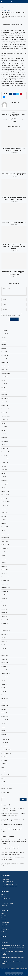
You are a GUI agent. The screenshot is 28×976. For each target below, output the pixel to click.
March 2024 (4, 437)
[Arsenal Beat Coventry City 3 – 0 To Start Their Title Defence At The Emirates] (14, 138)
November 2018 (5, 666)
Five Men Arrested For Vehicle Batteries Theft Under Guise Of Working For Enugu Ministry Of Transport (12, 829)
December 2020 (5, 577)
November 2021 (5, 537)
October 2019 (4, 627)
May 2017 (3, 730)
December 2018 (5, 662)
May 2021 (3, 559)
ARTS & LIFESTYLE (6, 749)
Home (2, 5)
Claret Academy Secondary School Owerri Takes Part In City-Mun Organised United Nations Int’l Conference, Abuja (13, 841)
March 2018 (4, 695)
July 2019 (3, 637)
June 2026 (4, 341)
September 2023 (5, 459)
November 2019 (5, 623)
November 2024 (5, 409)
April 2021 (3, 562)
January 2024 (4, 444)
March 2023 (4, 480)
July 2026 (3, 337)
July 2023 (3, 466)
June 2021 (4, 555)
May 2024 (3, 430)
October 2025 (4, 369)
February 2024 (4, 441)
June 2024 (4, 426)
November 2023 (5, 452)
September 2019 (5, 630)
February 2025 (4, 398)
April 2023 (3, 477)
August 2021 (4, 548)
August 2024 (4, 419)
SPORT (3, 781)
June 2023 (4, 469)
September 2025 (5, 373)
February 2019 (4, 655)
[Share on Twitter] (17, 94)
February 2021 (4, 569)
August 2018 (4, 677)
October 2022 (4, 498)
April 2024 (3, 434)
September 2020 (5, 587)
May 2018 (3, 687)
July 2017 (3, 723)
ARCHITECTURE (5, 746)
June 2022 (4, 512)
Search (3, 797)
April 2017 (3, 734)
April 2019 (3, 648)
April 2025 (3, 391)
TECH (2, 785)
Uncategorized (5, 792)
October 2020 (4, 584)
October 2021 (4, 541)
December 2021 (5, 534)
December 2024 (5, 405)
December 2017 (5, 705)
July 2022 (3, 509)
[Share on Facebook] (14, 94)
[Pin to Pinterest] (21, 94)
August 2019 (4, 634)
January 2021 (4, 573)
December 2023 (5, 448)
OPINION (3, 771)
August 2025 (4, 376)
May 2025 (3, 387)
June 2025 (4, 384)
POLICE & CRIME (5, 774)
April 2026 (3, 348)
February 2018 (4, 698)
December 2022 (5, 491)
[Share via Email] (4, 97)
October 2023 (4, 455)
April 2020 (3, 605)
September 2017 (5, 716)
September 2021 (5, 544)
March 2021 (4, 566)
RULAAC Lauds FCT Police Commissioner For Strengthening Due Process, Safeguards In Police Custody (14, 272)
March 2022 (4, 523)
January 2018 (4, 702)
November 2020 (5, 580)
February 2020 (4, 612)
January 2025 (4, 401)
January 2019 (4, 659)
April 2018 (3, 691)
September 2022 (5, 502)
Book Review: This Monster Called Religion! (14, 222)
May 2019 (3, 645)
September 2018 (5, 673)
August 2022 (4, 505)
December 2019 (5, 620)
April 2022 (3, 519)
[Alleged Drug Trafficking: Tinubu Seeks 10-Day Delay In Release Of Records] (14, 187)
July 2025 (3, 380)
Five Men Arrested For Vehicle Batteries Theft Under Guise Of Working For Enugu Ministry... (14, 246)
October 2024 (4, 412)
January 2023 (4, 487)
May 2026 (3, 344)
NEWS (2, 767)
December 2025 (5, 362)
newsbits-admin (10, 16)
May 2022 (3, 516)
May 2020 (3, 602)
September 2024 (5, 416)
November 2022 (5, 494)
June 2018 (4, 684)
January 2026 (4, 359)
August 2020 (4, 591)
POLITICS (3, 778)
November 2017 (5, 709)
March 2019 (4, 652)
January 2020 (4, 616)
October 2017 (4, 712)
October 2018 (4, 670)
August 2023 (4, 462)
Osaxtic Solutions (12, 969)
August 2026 (4, 334)
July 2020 (3, 594)
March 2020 (4, 609)
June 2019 (4, 641)
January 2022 (4, 530)
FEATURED (4, 760)
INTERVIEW (4, 764)
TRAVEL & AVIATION (6, 789)
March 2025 (4, 394)
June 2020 (4, 598)
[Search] (26, 1)
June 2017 (4, 727)
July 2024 (3, 423)
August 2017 (4, 720)
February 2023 (4, 484)
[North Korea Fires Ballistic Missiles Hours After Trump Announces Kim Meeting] (14, 162)
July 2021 (3, 552)
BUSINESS (3, 756)
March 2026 (4, 351)
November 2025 (5, 366)
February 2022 (4, 527)
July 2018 (3, 680)
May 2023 (3, 473)
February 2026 (4, 355)
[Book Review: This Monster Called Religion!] (14, 211)
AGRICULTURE (4, 742)
